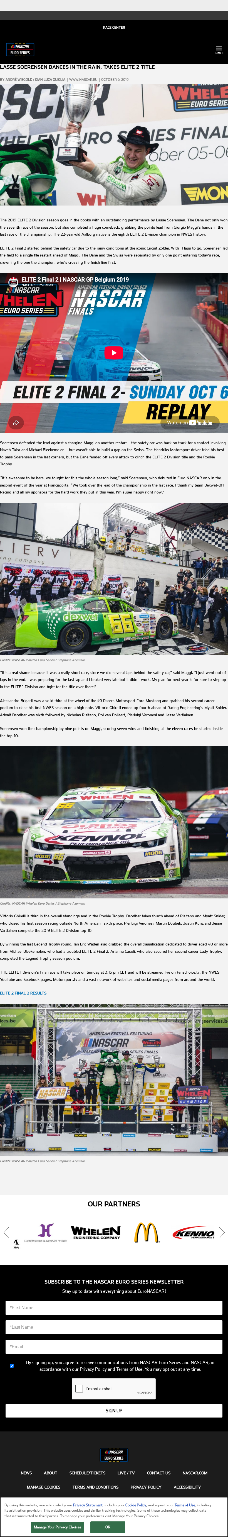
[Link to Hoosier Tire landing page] (39, 1233)
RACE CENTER (114, 28)
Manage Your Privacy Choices (57, 1527)
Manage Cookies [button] (43, 1487)
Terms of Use (129, 1369)
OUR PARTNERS (114, 1204)
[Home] (20, 50)
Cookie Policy (135, 1505)
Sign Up (114, 1410)
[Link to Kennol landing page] (190, 1233)
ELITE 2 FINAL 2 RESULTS (23, 993)
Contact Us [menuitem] (158, 1473)
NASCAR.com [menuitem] (195, 1473)
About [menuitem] (50, 1473)
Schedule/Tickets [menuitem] (87, 1473)
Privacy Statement (88, 1505)
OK (107, 1527)
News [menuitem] (26, 1473)
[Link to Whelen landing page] (89, 1233)
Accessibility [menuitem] (187, 1487)
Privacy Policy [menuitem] (146, 1487)
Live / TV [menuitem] (126, 1473)
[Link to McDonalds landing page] (139, 1233)
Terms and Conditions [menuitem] (95, 1487)
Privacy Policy (93, 1369)
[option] (39, 1233)
